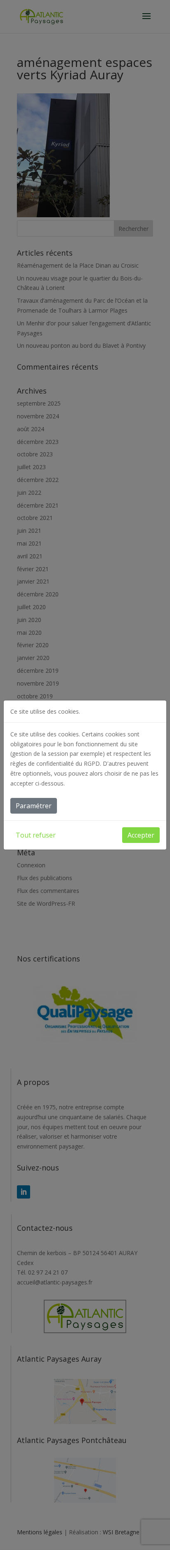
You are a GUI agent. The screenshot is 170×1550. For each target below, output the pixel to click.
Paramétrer (34, 805)
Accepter (141, 835)
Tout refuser (36, 835)
